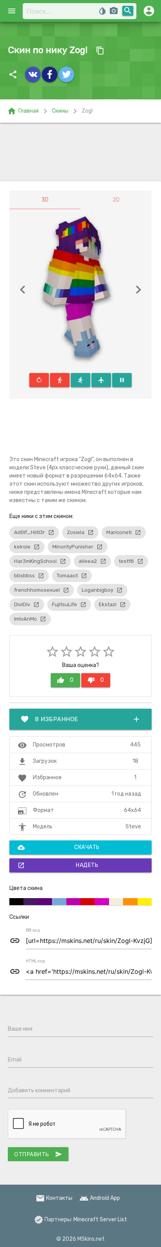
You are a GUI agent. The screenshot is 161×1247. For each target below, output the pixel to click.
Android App (99, 1198)
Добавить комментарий (39, 1090)
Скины (60, 111)
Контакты (54, 1198)
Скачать (59, 847)
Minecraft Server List (100, 1219)
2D (116, 199)
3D (44, 199)
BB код (33, 930)
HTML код (35, 961)
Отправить (38, 1154)
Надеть (58, 865)
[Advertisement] (80, 152)
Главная (23, 111)
